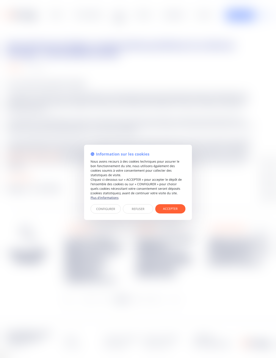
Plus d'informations (105, 198)
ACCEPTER (170, 209)
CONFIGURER (105, 209)
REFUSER (138, 209)
